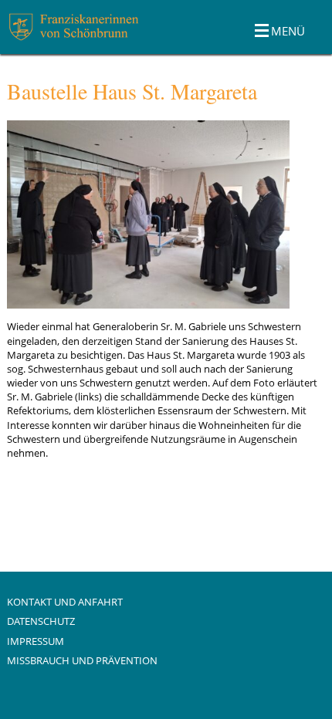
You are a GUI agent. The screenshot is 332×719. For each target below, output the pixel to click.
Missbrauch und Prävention (82, 660)
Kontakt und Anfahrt (65, 602)
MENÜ (288, 31)
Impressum (35, 641)
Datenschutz (41, 621)
